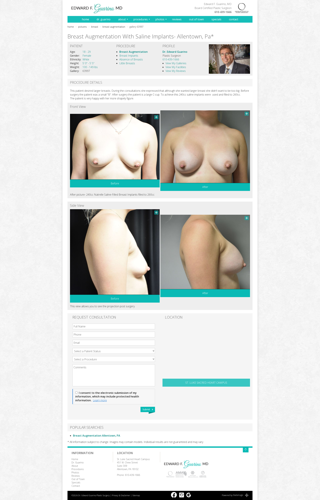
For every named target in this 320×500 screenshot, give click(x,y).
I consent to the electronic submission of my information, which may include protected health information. (107, 396)
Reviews (177, 19)
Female (86, 55)
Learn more (100, 400)
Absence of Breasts (131, 59)
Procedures (140, 19)
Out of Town (196, 19)
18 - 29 (86, 52)
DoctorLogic (238, 495)
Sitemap (136, 495)
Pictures (82, 26)
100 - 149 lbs (90, 67)
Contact (233, 19)
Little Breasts (127, 63)
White (85, 59)
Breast (94, 26)
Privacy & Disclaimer (121, 495)
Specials (216, 19)
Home (85, 19)
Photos (159, 19)
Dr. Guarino (103, 19)
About (122, 19)
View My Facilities (176, 67)
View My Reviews (176, 71)
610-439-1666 (223, 12)
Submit (146, 409)
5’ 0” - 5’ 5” (88, 63)
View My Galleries (176, 63)
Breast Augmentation (113, 26)
